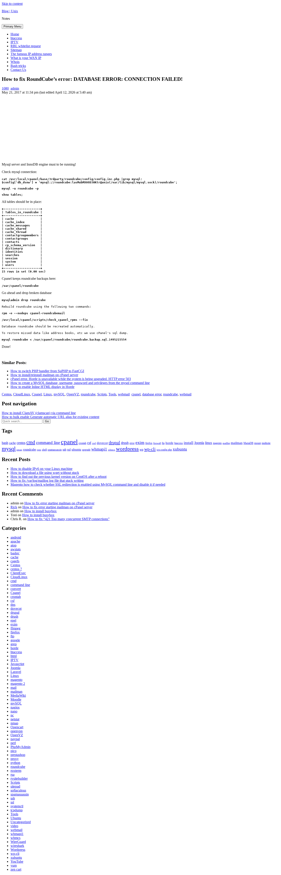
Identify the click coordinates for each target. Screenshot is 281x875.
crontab (82, 443)
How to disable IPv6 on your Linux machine (41, 469)
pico (13, 751)
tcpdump (17, 810)
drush (125, 443)
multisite (266, 443)
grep (14, 644)
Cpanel (37, 394)
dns (13, 604)
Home (15, 34)
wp (141, 449)
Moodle (16, 699)
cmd (30, 442)
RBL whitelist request (26, 46)
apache (15, 541)
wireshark (17, 846)
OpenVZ (73, 394)
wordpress (127, 449)
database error (151, 394)
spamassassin (55, 449)
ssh (64, 449)
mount (257, 443)
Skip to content (12, 3)
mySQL (59, 394)
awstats (16, 549)
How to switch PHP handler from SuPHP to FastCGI (47, 371)
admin (15, 88)
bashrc (15, 553)
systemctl (17, 806)
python (15, 763)
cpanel (135, 394)
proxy (15, 759)
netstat (15, 719)
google (15, 640)
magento (217, 443)
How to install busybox (40, 511)
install (188, 443)
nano (14, 711)
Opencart (17, 727)
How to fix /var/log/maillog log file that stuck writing (47, 480)
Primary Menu (12, 26)
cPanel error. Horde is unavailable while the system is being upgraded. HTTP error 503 (71, 379)
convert (16, 589)
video (14, 826)
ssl (69, 449)
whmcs (111, 450)
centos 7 (16, 569)
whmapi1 (99, 449)
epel (13, 620)
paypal (15, 739)
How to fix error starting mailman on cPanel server (59, 503)
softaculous (18, 790)
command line (48, 442)
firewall (157, 443)
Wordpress (18, 850)
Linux (47, 394)
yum (14, 865)
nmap (19, 450)
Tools (112, 394)
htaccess (16, 38)
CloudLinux (21, 394)
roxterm (16, 770)
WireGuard (18, 842)
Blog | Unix (10, 11)
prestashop (18, 755)
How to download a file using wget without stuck (45, 472)
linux (208, 443)
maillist (226, 443)
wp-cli (150, 449)
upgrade (86, 449)
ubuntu (76, 449)
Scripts (102, 394)
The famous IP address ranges (31, 54)
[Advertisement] (140, 127)
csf (89, 443)
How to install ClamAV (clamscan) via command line (39, 413)
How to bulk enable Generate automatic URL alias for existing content (50, 417)
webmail (124, 394)
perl (13, 743)
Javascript (17, 664)
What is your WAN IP (26, 58)
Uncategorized (21, 822)
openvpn (17, 731)
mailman (237, 443)
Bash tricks (18, 66)
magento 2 (18, 684)
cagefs (15, 561)
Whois (15, 62)
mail (13, 687)
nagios (15, 707)
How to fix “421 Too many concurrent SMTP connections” (68, 519)
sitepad (15, 786)
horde (169, 443)
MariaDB (248, 443)
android (16, 537)
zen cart (16, 869)
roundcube (88, 394)
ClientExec (18, 573)
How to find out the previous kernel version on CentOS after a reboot (58, 476)
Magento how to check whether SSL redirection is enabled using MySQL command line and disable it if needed (88, 484)
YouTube (17, 861)
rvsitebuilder (19, 778)
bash (5, 443)
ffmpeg (15, 628)
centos (21, 443)
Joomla (199, 443)
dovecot (102, 443)
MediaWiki (18, 695)
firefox (148, 443)
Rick (14, 507)
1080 (5, 88)
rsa (12, 774)
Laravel (16, 672)
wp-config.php (164, 449)
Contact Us (18, 70)
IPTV (14, 42)
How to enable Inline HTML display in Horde (42, 387)
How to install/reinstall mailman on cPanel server (44, 375)
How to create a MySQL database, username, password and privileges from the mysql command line (80, 383)
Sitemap (16, 50)
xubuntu (180, 449)
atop (13, 545)
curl (94, 443)
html (14, 656)
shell (44, 449)
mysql (9, 449)
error (132, 443)
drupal (114, 442)
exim (139, 442)
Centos (6, 394)
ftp (163, 443)
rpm (39, 450)
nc (12, 715)
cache (12, 443)
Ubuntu (16, 818)
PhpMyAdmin (21, 747)
